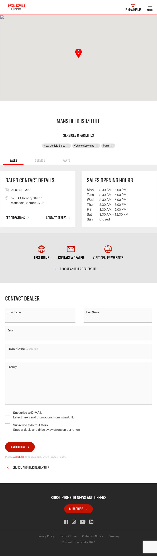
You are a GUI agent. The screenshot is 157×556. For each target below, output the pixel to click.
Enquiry (12, 367)
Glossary (114, 536)
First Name (14, 312)
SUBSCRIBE (76, 508)
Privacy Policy (46, 536)
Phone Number (23, 349)
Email (11, 331)
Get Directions (16, 218)
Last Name (92, 312)
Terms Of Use (68, 536)
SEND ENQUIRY (17, 447)
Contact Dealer (56, 218)
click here (18, 457)
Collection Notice (92, 536)
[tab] (13, 161)
